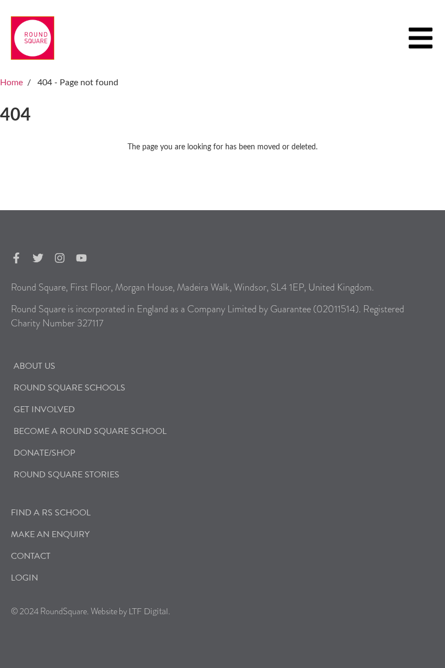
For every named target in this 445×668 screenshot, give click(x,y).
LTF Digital (148, 611)
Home (11, 82)
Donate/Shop (44, 452)
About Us (34, 366)
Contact (30, 556)
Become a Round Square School (90, 431)
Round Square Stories (66, 474)
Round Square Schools (69, 387)
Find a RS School (51, 512)
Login (24, 577)
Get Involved (44, 409)
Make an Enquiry (50, 534)
